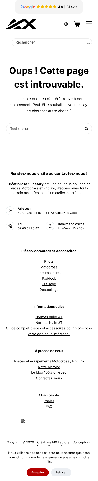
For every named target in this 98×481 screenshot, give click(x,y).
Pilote (49, 261)
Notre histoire (49, 367)
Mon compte (49, 395)
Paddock (49, 278)
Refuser (61, 472)
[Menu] (89, 24)
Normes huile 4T (48, 317)
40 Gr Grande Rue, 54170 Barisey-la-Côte (47, 213)
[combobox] (48, 42)
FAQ (49, 406)
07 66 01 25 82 (28, 228)
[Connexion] (66, 24)
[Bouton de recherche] (88, 42)
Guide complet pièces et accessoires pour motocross (49, 328)
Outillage (49, 284)
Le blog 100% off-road (49, 372)
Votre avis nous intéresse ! (49, 334)
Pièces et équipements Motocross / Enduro (49, 361)
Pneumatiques (49, 273)
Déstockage (49, 289)
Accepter (37, 472)
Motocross (48, 267)
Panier (49, 401)
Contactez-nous (49, 378)
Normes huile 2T (49, 323)
